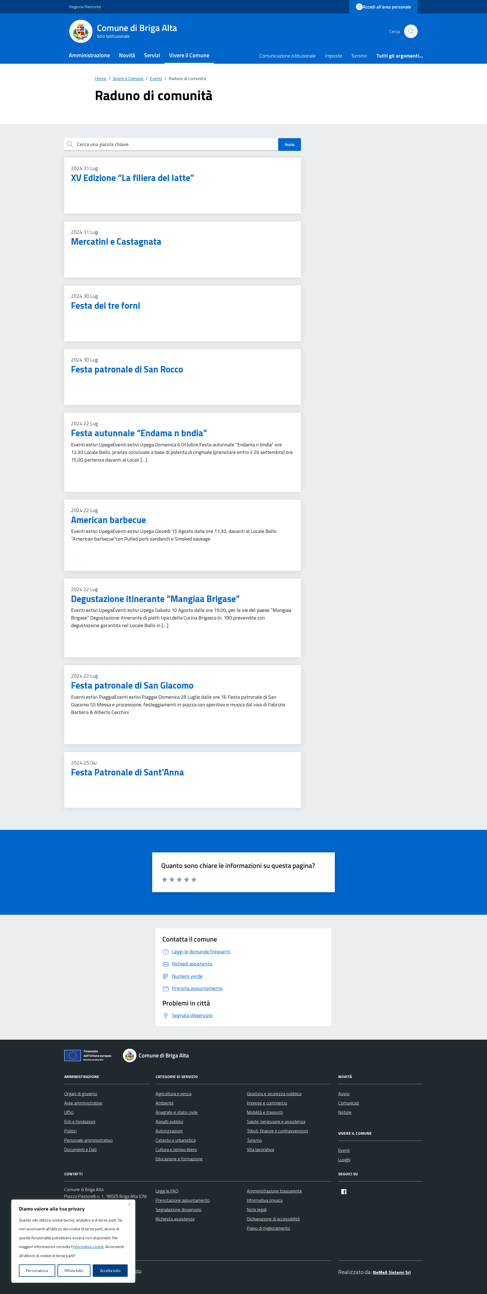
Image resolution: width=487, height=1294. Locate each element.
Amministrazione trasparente (274, 1190)
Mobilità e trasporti (265, 1112)
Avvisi (343, 1093)
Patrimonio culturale (91, 381)
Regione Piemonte (85, 7)
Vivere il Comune (189, 55)
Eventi (344, 1150)
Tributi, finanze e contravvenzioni (277, 1130)
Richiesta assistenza (175, 1218)
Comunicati (348, 1102)
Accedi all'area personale (387, 6)
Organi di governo (80, 1093)
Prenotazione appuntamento (183, 1200)
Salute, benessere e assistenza (276, 1121)
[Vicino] (129, 1204)
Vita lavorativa (260, 1149)
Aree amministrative (83, 1102)
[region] (73, 1241)
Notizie (344, 1112)
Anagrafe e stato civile (177, 1112)
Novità (127, 55)
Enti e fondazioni (79, 1121)
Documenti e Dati (80, 1149)
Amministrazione (89, 55)
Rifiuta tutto (74, 1270)
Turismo (359, 55)
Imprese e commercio (267, 1102)
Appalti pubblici (169, 1121)
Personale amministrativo (88, 1140)
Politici (70, 1130)
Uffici (69, 1112)
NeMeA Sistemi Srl (392, 1272)
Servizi (152, 55)
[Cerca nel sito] (411, 31)
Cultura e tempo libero (176, 1149)
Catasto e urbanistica (176, 1140)
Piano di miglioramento (268, 1228)
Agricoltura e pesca (173, 1093)
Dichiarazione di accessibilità (273, 1218)
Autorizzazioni (169, 1130)
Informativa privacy (265, 1200)
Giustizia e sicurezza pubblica (274, 1093)
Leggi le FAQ (167, 1190)
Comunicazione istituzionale (288, 55)
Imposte (333, 55)
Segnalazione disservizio (179, 1209)
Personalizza (37, 1270)
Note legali (257, 1209)
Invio (289, 144)
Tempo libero (84, 189)
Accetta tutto (110, 1270)
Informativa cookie (88, 1246)
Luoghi (344, 1159)
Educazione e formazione (179, 1158)
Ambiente (165, 1102)
